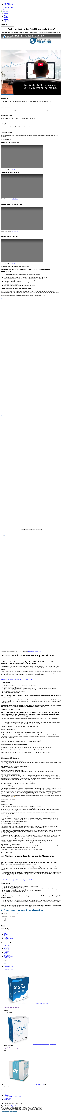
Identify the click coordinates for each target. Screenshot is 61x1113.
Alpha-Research (7, 947)
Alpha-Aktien (7, 3)
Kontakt (5, 21)
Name (2, 913)
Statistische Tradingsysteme (10, 957)
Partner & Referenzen (9, 20)
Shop (5, 1)
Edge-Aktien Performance (34, 651)
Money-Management (8, 956)
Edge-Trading (7, 949)
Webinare (6, 16)
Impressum (6, 1100)
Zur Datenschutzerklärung (7, 1111)
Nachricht (3, 920)
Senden (2, 925)
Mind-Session (7, 955)
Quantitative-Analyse (9, 5)
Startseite (6, 13)
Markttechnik (7, 953)
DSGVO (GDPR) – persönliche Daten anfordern (15, 1096)
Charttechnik (7, 948)
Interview (6, 952)
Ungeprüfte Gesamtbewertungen (11, 1007)
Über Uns (6, 19)
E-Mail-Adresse (4, 916)
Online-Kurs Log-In (8, 7)
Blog (5, 15)
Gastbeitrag (6, 951)
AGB (5, 1094)
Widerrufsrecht (7, 1098)
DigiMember (14, 1106)
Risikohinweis (7, 1099)
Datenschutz (6, 1095)
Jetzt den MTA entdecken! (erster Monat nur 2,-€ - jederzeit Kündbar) (17, 679)
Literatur (6, 17)
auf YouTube (15, 169)
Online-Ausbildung (8, 4)
